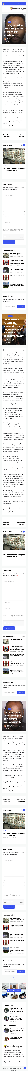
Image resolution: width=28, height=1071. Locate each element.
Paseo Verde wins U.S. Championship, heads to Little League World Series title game (17, 285)
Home (5, 21)
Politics (10, 316)
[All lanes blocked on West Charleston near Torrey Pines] (6, 270)
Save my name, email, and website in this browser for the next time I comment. (13, 230)
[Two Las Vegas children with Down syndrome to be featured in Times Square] (6, 262)
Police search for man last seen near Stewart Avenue (17, 276)
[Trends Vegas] (14, 8)
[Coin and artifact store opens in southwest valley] (3, 4)
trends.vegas (10, 38)
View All (23, 250)
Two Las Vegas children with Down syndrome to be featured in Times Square (17, 262)
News (9, 21)
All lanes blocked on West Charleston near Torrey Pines (17, 269)
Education (11, 977)
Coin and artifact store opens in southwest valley (17, 254)
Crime (9, 708)
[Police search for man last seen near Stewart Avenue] (6, 278)
